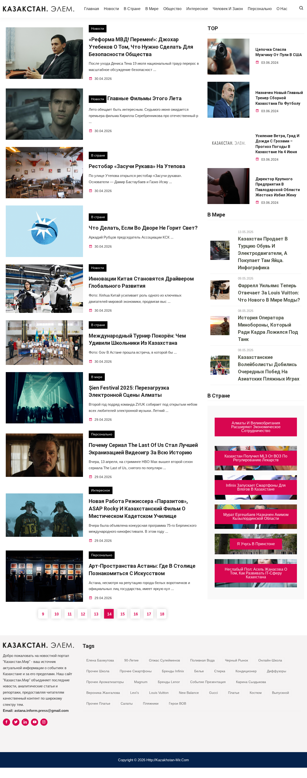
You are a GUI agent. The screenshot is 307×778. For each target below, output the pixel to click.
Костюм (256, 693)
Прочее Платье (98, 703)
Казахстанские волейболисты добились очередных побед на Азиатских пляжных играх (268, 368)
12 (83, 614)
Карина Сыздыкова (251, 682)
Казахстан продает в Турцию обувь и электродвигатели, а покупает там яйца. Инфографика (263, 253)
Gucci (213, 693)
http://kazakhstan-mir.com (167, 760)
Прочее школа (97, 671)
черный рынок (236, 660)
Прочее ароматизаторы (105, 682)
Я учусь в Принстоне (256, 544)
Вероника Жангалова (103, 693)
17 (149, 614)
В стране (132, 9)
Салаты (127, 703)
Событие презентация (208, 682)
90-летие (131, 660)
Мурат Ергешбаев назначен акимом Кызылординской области (256, 517)
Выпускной (280, 693)
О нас (282, 9)
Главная (91, 9)
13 (96, 614)
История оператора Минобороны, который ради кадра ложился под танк (268, 328)
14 (109, 614)
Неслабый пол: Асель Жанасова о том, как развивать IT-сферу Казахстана (256, 573)
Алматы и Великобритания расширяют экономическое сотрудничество (256, 427)
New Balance (189, 693)
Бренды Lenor (169, 682)
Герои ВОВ (177, 703)
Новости (111, 9)
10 (56, 614)
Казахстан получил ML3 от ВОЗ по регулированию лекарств (255, 458)
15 (122, 614)
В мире (152, 9)
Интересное (197, 9)
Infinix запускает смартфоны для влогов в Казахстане (256, 487)
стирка (219, 671)
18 (162, 614)
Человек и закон (228, 9)
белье (199, 671)
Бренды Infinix (173, 671)
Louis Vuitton (159, 693)
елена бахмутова (100, 660)
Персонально (260, 9)
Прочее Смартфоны (136, 671)
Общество (172, 9)
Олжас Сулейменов (164, 660)
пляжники (151, 703)
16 (136, 614)
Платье (233, 693)
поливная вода (202, 660)
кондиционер (246, 671)
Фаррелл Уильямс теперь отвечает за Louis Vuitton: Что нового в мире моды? (269, 293)
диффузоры (276, 671)
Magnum (141, 682)
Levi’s (134, 693)
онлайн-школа (270, 660)
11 (70, 614)
